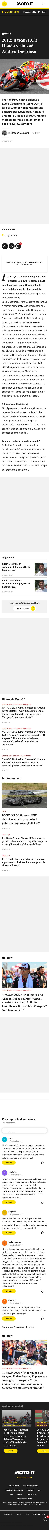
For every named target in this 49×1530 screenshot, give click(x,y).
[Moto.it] (25, 3)
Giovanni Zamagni (20, 132)
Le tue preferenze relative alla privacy (16, 1525)
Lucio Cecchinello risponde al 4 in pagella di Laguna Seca (16, 567)
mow (27, 1514)
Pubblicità (30, 1490)
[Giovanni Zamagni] (4, 132)
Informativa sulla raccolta (11, 1522)
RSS (11, 1494)
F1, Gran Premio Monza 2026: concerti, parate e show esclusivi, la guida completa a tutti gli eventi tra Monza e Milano (24, 841)
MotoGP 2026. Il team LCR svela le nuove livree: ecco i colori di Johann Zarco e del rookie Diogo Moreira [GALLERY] (16, 1437)
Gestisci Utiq (31, 1494)
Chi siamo (20, 1494)
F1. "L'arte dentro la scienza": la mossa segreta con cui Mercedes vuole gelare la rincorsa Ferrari (23, 862)
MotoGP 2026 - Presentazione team (15, 1424)
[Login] (4, 3)
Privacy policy (14, 1486)
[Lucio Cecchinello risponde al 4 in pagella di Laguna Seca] (41, 569)
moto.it (19, 1514)
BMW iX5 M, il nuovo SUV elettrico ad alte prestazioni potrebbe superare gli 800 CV (21, 819)
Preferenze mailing (24, 1499)
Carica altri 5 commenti (14, 1327)
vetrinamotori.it (39, 1514)
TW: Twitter (35, 133)
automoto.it (8, 1514)
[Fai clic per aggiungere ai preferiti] (12, 246)
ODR (39, 1490)
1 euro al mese (23, 608)
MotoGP (7, 33)
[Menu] (44, 3)
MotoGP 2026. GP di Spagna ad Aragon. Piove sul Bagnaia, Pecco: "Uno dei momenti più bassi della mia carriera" (23, 762)
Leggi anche (10, 235)
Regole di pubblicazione (14, 1490)
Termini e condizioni (30, 1486)
